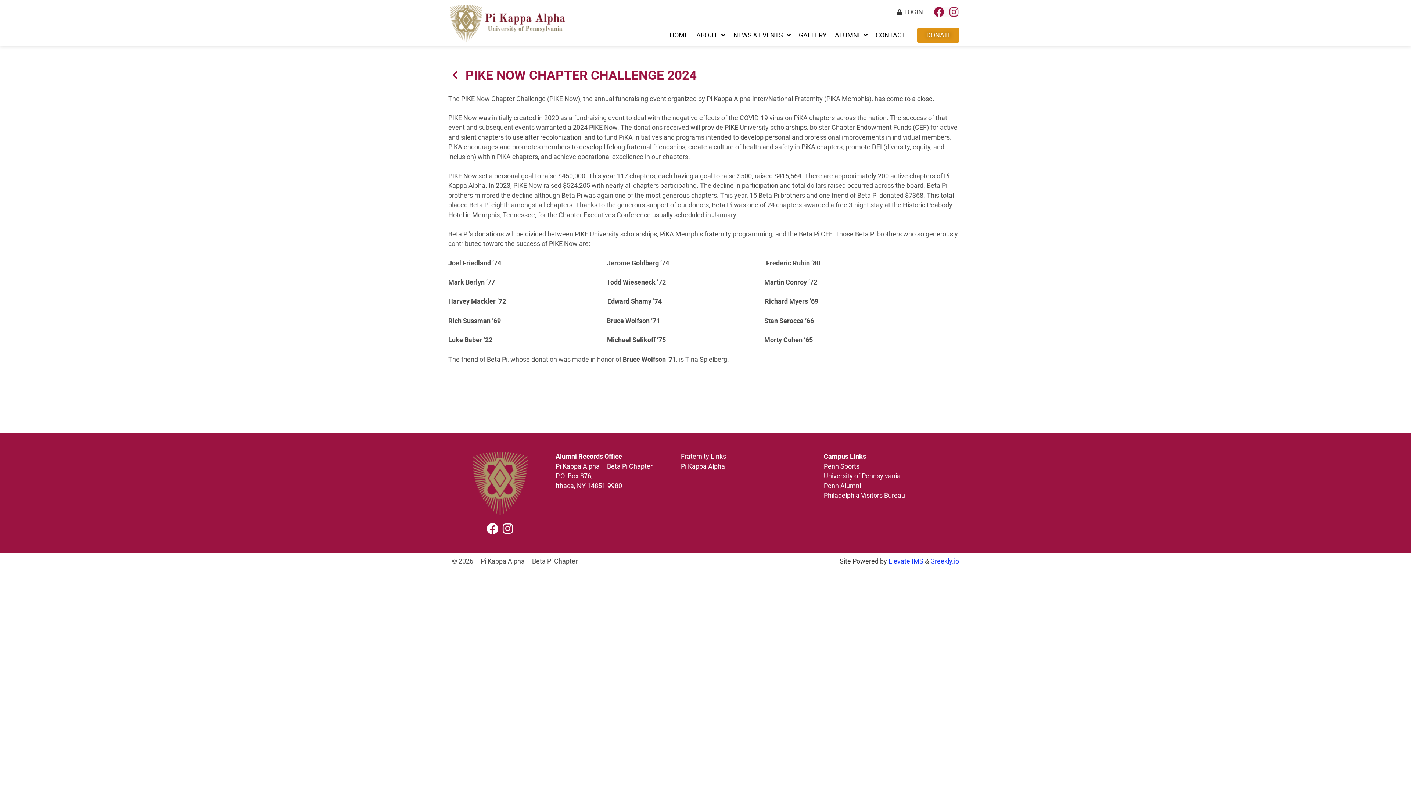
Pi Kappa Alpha (703, 466)
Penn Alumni (842, 486)
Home (678, 35)
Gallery (813, 35)
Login (913, 12)
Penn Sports (841, 466)
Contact (891, 35)
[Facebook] (939, 12)
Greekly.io (944, 561)
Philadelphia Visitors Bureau (864, 495)
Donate (939, 35)
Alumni (847, 35)
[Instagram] (954, 12)
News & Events (758, 35)
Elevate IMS (905, 561)
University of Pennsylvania (863, 476)
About (707, 35)
